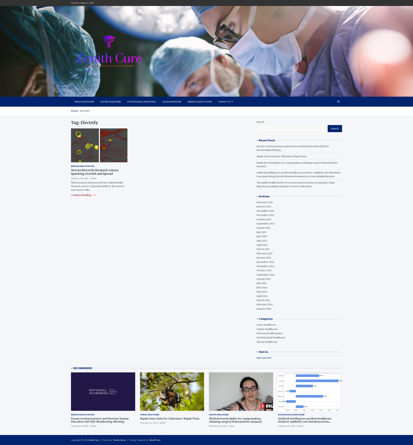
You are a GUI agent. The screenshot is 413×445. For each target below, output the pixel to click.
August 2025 (263, 227)
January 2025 (264, 257)
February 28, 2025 (79, 178)
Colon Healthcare (171, 101)
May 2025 (262, 240)
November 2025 (265, 215)
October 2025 (264, 219)
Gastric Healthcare (111, 101)
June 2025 (262, 236)
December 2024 (265, 262)
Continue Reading (81, 195)
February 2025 (265, 253)
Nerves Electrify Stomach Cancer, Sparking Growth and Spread (95, 172)
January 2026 (264, 206)
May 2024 (262, 291)
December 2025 (265, 210)
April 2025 (262, 244)
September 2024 (266, 274)
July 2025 (261, 232)
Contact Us (224, 101)
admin (93, 178)
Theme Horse (119, 440)
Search (260, 122)
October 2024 (264, 270)
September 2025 (266, 223)
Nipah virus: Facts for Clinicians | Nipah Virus (282, 156)
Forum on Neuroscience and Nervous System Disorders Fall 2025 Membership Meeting (100, 420)
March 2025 (263, 249)
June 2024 (262, 287)
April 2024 (262, 296)
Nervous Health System (200, 101)
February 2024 (265, 304)
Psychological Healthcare (141, 101)
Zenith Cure (93, 440)
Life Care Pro (264, 357)
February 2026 (265, 202)
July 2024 (262, 283)
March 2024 (263, 300)
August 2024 (264, 279)
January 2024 (264, 308)
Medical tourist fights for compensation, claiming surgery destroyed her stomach (235, 420)
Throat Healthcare (84, 101)
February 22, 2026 (217, 426)
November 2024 (265, 266)
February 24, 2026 (79, 426)
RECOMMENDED (82, 368)
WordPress (155, 440)
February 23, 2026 (148, 422)
